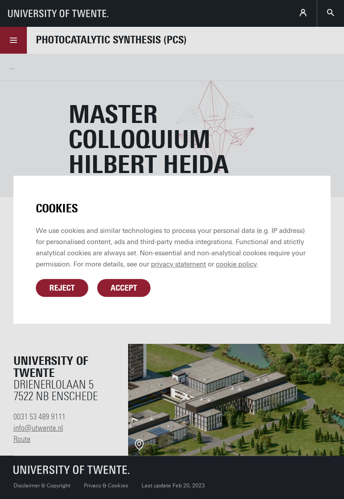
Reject (62, 288)
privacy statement (178, 264)
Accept (124, 288)
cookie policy (236, 264)
